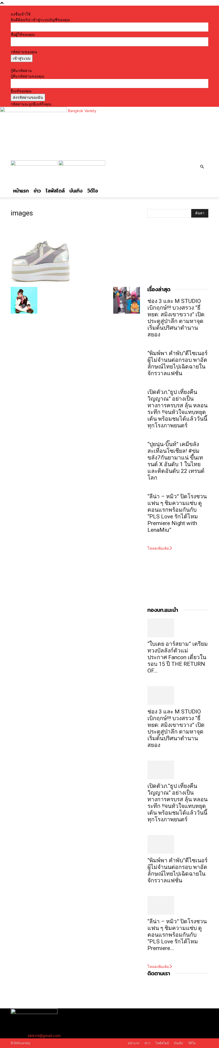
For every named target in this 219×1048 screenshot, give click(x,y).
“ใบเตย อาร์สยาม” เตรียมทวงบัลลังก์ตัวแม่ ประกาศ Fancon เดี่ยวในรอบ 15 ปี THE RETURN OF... (177, 657)
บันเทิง (76, 191)
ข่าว (37, 191)
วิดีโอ (92, 191)
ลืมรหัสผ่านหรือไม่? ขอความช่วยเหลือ (41, 64)
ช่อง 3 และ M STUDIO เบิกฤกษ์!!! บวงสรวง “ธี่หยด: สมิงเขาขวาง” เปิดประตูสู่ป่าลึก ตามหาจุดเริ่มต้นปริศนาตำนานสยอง (176, 318)
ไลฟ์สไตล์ (55, 191)
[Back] (71, 8)
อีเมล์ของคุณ (21, 90)
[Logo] (34, 164)
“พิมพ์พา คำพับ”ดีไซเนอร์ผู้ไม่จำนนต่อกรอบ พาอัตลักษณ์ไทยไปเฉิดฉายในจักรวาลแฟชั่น (177, 363)
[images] (41, 281)
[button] (201, 166)
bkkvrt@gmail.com (44, 1035)
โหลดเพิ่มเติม (158, 548)
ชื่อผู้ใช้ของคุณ (23, 34)
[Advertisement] (174, 257)
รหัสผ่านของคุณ (24, 51)
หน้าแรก (21, 191)
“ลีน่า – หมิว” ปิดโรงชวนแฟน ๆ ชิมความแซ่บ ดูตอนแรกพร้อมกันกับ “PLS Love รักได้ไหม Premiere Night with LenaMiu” (177, 513)
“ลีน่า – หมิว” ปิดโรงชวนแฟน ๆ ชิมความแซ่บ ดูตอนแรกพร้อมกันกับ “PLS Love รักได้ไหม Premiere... (177, 934)
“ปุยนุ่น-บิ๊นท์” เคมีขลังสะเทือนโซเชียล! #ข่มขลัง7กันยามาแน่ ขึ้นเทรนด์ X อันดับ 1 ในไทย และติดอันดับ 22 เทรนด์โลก (176, 461)
